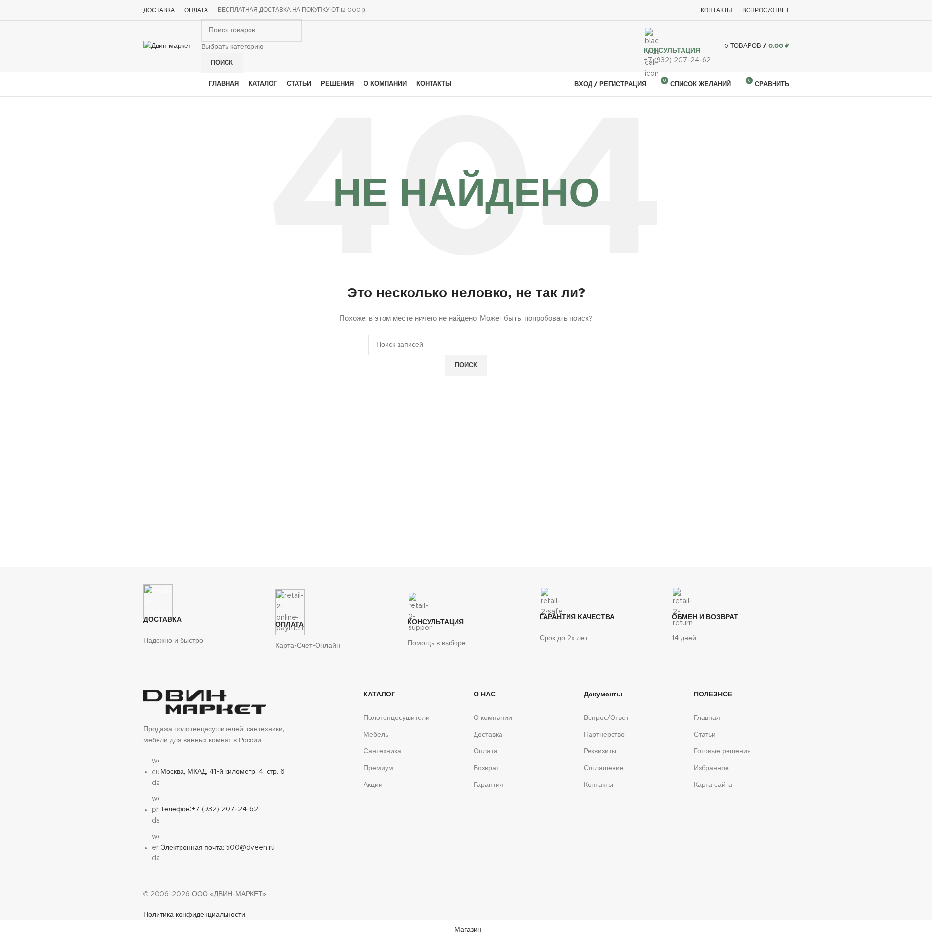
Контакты (598, 785)
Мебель (376, 734)
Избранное (711, 768)
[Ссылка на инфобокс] (466, 48)
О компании (493, 718)
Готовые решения (722, 751)
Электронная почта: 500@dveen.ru (217, 847)
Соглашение (604, 768)
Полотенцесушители (397, 718)
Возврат (486, 768)
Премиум (378, 768)
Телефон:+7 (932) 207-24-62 (209, 810)
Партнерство (604, 734)
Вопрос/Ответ (606, 718)
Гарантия (488, 785)
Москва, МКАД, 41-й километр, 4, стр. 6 (222, 771)
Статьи (705, 734)
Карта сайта (713, 785)
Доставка (488, 734)
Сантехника (382, 751)
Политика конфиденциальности (194, 914)
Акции (373, 785)
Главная (707, 718)
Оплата (486, 751)
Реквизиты (600, 751)
